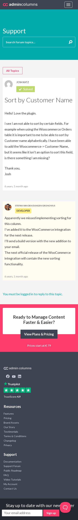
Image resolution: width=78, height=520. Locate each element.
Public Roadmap (13, 470)
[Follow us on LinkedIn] (19, 377)
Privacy (8, 445)
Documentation (12, 461)
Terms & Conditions (15, 436)
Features (9, 413)
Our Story (9, 427)
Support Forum (12, 466)
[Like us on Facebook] (8, 377)
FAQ (6, 475)
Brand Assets (11, 422)
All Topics (12, 70)
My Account (10, 484)
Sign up (51, 513)
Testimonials (11, 431)
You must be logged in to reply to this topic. (33, 294)
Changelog (10, 440)
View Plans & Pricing (39, 334)
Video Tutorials (12, 479)
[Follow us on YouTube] (14, 377)
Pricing (7, 418)
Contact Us (10, 488)
